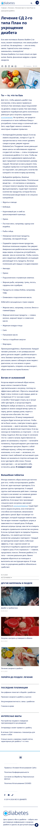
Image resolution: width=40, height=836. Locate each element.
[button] (31, 3)
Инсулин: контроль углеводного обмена (16, 638)
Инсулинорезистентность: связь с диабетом (18, 701)
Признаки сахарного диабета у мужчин (16, 697)
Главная (4, 8)
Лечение (11, 8)
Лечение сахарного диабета (12, 668)
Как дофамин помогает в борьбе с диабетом (18, 692)
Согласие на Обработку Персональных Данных (19, 778)
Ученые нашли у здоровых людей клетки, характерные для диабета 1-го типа (17, 740)
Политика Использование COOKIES (17, 783)
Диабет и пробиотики (9, 608)
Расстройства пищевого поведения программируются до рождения (14, 722)
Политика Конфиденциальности (16, 772)
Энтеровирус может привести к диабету (16, 727)
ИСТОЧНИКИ (6, 577)
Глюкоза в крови (7, 706)
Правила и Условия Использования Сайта (20, 768)
